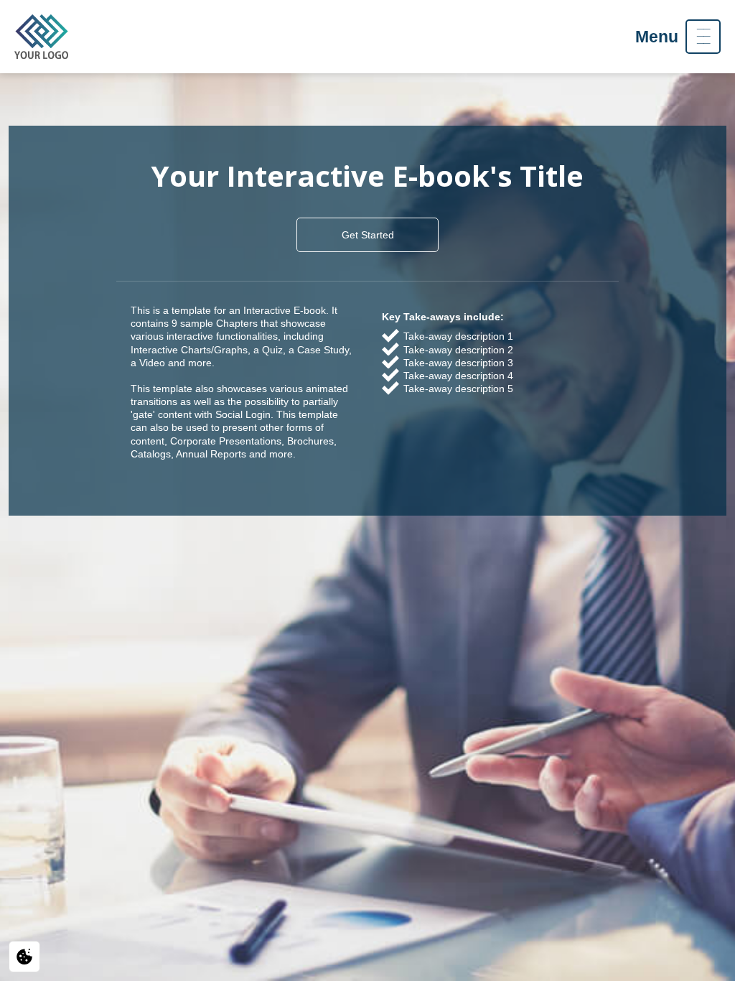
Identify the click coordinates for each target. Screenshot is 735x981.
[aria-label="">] (41, 36)
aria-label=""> (41, 36)
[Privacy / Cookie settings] (24, 956)
